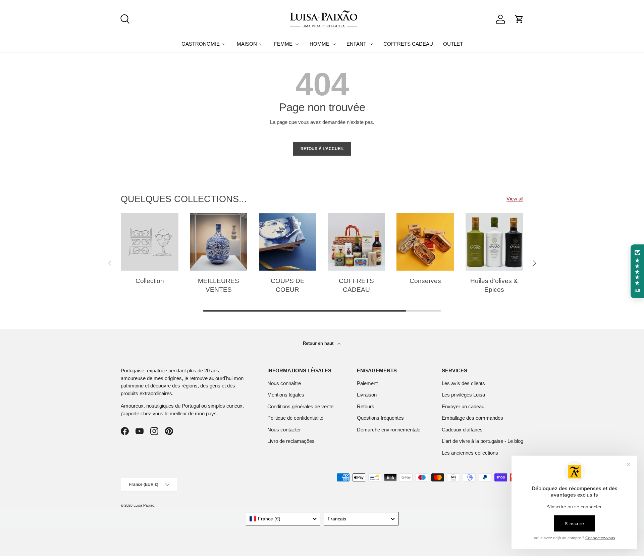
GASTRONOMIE (200, 44)
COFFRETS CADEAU (408, 44)
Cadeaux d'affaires (462, 429)
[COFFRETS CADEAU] (356, 242)
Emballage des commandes (472, 418)
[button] (519, 19)
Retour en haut (319, 343)
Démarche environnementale (388, 429)
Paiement (367, 383)
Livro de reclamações (291, 441)
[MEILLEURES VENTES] (218, 242)
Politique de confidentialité (295, 418)
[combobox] (283, 518)
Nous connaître (284, 383)
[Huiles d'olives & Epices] (494, 242)
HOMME (319, 44)
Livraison (367, 395)
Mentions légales (285, 395)
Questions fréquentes (380, 418)
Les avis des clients (463, 383)
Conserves (425, 280)
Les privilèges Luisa (463, 395)
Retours (365, 406)
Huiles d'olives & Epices (494, 285)
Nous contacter (284, 429)
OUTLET (453, 44)
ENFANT (356, 44)
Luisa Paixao (143, 505)
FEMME (283, 44)
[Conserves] (425, 242)
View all (514, 198)
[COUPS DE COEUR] (287, 242)
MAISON (247, 44)
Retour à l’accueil (322, 148)
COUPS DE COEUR (288, 285)
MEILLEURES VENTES (218, 285)
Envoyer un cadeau (463, 406)
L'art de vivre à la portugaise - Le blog (482, 441)
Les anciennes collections (470, 453)
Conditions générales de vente (300, 406)
